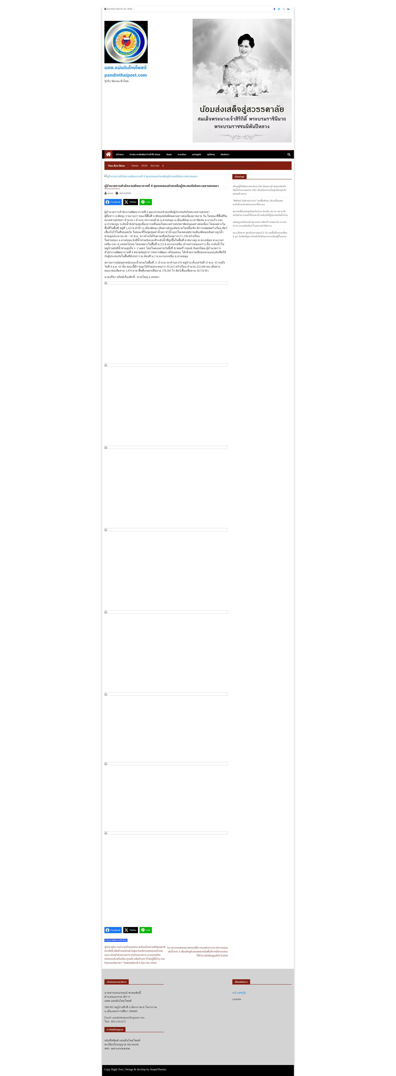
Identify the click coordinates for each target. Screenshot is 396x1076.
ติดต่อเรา (225, 154)
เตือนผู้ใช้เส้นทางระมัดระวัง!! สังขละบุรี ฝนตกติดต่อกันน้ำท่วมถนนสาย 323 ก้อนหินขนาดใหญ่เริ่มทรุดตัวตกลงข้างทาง (259, 190)
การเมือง (182, 154)
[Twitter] (279, 9)
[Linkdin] (288, 9)
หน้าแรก (120, 154)
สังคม (169, 154)
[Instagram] (284, 9)
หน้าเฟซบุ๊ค (239, 992)
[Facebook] (274, 9)
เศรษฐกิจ (196, 154)
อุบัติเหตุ (211, 154)
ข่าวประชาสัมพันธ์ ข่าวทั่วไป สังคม (145, 154)
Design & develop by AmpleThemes (145, 1069)
